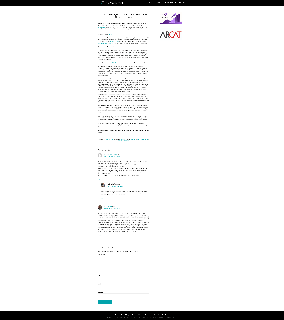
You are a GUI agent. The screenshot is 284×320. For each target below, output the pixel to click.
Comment (101, 254)
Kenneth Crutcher (110, 154)
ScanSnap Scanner (127, 109)
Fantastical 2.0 (102, 27)
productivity (145, 139)
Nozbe (128, 25)
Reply (99, 179)
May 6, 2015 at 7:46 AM (112, 156)
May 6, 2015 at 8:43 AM (114, 186)
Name (100, 275)
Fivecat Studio (114, 41)
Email (100, 284)
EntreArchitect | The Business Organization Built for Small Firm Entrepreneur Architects (111, 3)
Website (100, 292)
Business (122, 139)
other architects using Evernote (116, 63)
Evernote (110, 34)
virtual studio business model (133, 54)
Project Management (123, 140)
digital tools (133, 139)
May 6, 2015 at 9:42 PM (112, 208)
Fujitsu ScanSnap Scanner (105, 43)
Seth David (108, 206)
